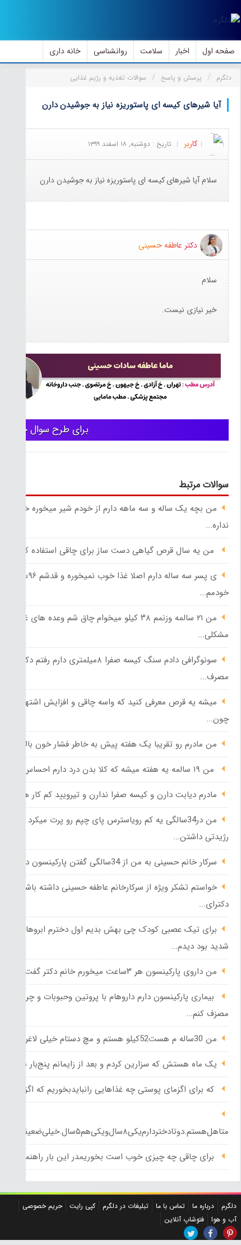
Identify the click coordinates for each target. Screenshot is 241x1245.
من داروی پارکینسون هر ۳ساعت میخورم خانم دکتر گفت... (117, 971)
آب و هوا (224, 1219)
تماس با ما (170, 1206)
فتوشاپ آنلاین (184, 1219)
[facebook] (210, 1233)
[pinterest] (230, 1233)
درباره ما (203, 1206)
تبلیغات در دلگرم (126, 1206)
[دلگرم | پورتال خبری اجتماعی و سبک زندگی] (226, 20)
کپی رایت (82, 1206)
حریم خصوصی (42, 1206)
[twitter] (191, 1233)
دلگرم (229, 1206)
